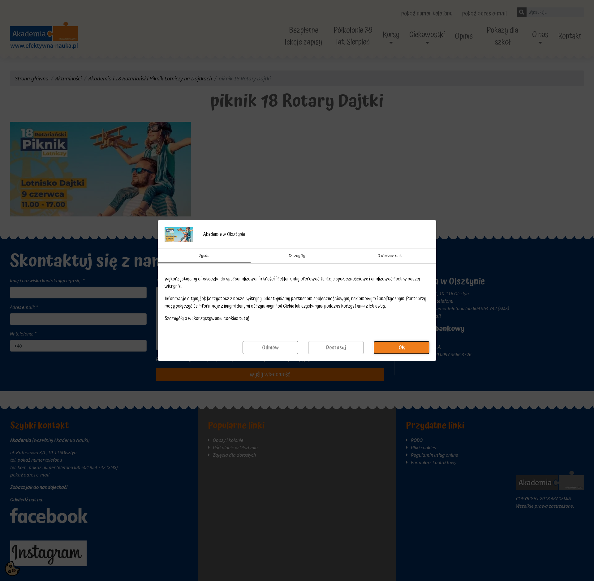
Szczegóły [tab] (297, 255)
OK (401, 348)
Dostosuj (336, 348)
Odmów (270, 348)
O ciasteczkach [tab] (389, 255)
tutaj (244, 318)
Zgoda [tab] (204, 255)
